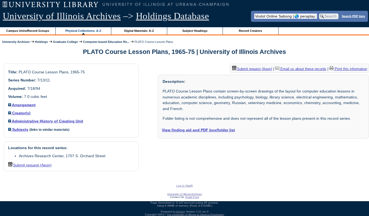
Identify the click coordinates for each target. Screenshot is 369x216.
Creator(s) (21, 113)
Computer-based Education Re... (106, 41)
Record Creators (250, 30)
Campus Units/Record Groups (27, 30)
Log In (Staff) (184, 185)
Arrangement (23, 105)
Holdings (41, 41)
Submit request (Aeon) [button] (32, 165)
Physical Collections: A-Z (83, 30)
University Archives (16, 41)
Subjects (19, 129)
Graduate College (65, 41)
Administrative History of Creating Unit (47, 121)
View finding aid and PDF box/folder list (198, 130)
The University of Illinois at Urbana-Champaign (195, 214)
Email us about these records (302, 69)
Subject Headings (194, 30)
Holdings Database (172, 16)
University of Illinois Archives (62, 16)
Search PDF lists (353, 16)
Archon (180, 211)
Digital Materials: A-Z (139, 30)
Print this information (350, 69)
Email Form (192, 197)
